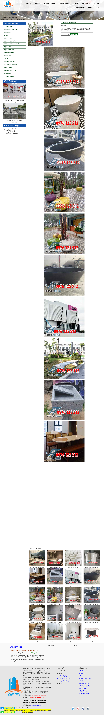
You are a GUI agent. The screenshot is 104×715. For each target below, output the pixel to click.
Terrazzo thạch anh (10, 29)
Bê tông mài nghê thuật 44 (91, 641)
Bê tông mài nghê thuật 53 (55, 604)
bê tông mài (32, 710)
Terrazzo (7, 32)
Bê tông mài (8, 26)
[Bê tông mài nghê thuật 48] (92, 613)
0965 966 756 (9, 712)
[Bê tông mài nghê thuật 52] (92, 594)
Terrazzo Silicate (10, 70)
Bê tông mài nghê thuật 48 (91, 622)
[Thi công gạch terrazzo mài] (14, 90)
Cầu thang (7, 55)
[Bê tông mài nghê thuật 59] (37, 576)
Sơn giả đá (7, 73)
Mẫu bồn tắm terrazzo (55, 567)
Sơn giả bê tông (9, 52)
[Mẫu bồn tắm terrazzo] (55, 558)
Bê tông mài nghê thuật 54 (37, 604)
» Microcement (83, 688)
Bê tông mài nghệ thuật (12, 44)
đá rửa (49, 710)
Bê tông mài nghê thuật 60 (91, 567)
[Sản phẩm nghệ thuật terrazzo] (37, 558)
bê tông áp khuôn (41, 710)
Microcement (8, 67)
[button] (14, 83)
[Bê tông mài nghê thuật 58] (55, 576)
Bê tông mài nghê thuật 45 (73, 641)
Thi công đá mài (84, 693)
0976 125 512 (9, 708)
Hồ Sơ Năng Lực (63, 676)
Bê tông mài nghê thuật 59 (37, 586)
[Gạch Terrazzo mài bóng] (14, 110)
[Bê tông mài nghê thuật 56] (73, 576)
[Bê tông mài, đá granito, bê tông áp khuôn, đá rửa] (73, 708)
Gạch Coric (7, 47)
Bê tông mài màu (9, 76)
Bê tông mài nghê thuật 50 (55, 622)
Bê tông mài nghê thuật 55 (91, 586)
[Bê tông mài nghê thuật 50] (55, 613)
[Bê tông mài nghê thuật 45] (73, 631)
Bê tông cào (8, 38)
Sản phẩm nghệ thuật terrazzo (37, 567)
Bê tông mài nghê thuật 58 (55, 586)
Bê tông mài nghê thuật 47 (37, 641)
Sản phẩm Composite (10, 64)
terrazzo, (18, 710)
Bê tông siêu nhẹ (9, 61)
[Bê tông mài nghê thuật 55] (92, 576)
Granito (6, 35)
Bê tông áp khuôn (10, 41)
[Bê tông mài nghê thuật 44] (92, 631)
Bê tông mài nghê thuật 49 (73, 622)
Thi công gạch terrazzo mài (14, 100)
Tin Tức (60, 673)
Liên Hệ (60, 683)
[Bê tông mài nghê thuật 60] (92, 558)
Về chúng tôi (61, 671)
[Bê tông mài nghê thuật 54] (37, 594)
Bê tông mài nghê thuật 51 (37, 622)
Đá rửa (6, 58)
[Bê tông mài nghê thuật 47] (37, 631)
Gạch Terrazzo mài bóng (15, 120)
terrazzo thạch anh (27, 712)
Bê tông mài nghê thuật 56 (73, 586)
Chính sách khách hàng (64, 678)
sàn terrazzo (24, 710)
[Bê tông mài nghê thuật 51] (37, 613)
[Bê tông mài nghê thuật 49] (73, 613)
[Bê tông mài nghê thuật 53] (55, 594)
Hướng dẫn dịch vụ (63, 681)
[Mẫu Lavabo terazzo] (73, 558)
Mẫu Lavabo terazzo (73, 567)
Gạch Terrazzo (9, 50)
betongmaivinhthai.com (36, 705)
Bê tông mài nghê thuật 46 (55, 641)
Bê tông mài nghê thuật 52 (91, 604)
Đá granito (12, 710)
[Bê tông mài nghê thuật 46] (55, 631)
